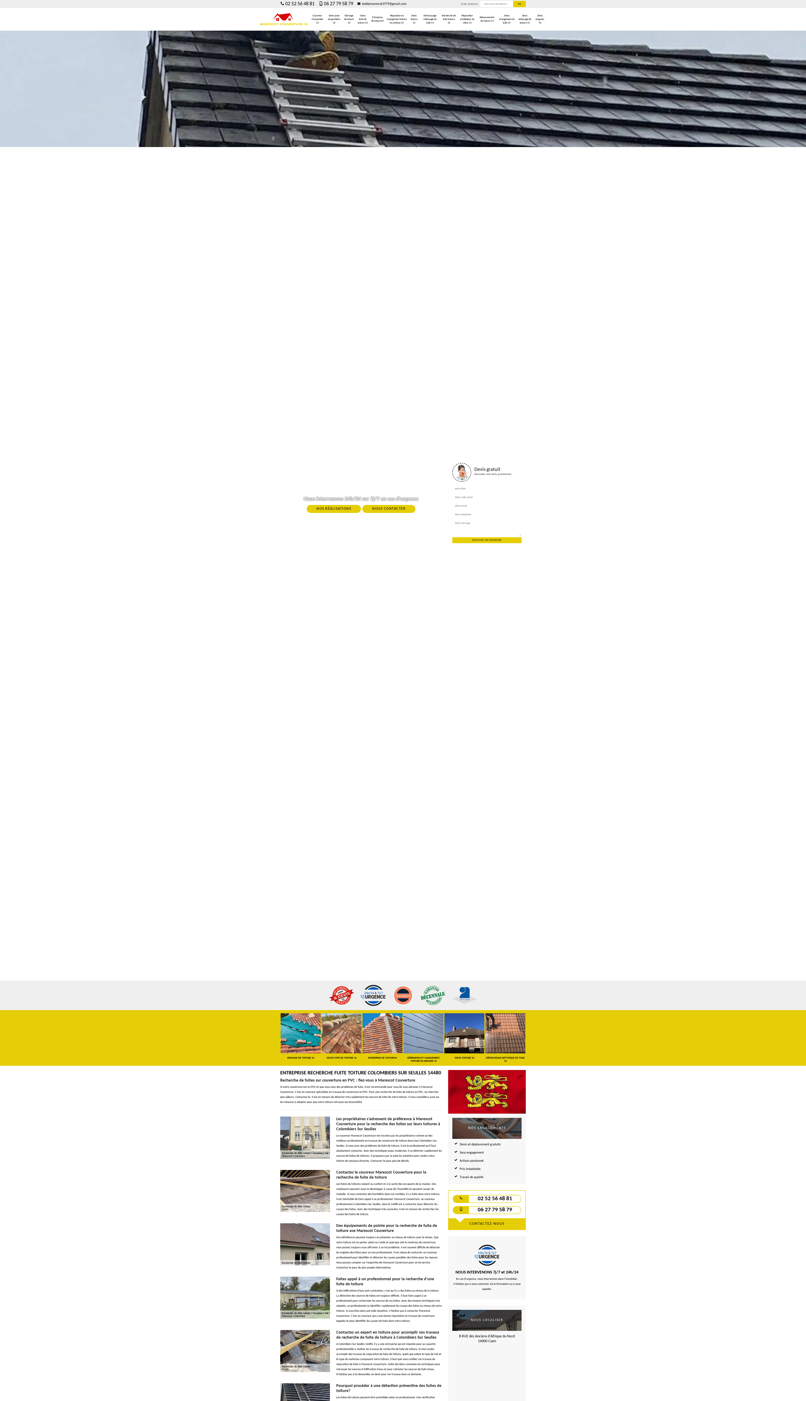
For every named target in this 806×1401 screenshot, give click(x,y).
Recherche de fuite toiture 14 (449, 19)
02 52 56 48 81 (300, 4)
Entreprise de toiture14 (377, 19)
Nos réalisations (334, 509)
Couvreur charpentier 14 (317, 19)
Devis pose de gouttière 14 (334, 19)
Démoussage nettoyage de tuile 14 (429, 19)
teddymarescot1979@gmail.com (384, 4)
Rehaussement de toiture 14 (487, 19)
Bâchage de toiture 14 (349, 19)
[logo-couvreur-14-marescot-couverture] (284, 19)
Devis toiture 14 (414, 19)
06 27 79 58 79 (338, 4)
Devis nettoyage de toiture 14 (524, 19)
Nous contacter (389, 509)
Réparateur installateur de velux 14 (467, 19)
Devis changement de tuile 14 (507, 19)
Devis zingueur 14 (539, 19)
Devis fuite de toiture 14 (363, 19)
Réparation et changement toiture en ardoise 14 (397, 19)
